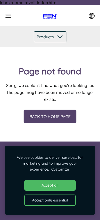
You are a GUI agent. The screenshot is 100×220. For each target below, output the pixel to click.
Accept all (50, 185)
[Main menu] (8, 16)
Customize (60, 169)
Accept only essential (50, 200)
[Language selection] (92, 16)
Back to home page (50, 116)
